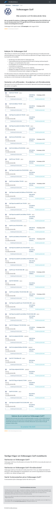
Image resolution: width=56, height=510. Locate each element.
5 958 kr (31, 129)
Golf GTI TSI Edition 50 (15, 358)
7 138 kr (31, 306)
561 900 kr (32, 393)
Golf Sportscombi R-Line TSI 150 (18, 203)
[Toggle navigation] (50, 2)
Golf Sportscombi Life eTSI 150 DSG (19, 170)
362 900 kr (32, 172)
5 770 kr (31, 96)
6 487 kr (31, 240)
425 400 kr (32, 294)
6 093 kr (31, 351)
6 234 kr (31, 196)
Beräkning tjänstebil (39, 99)
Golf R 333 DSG (13, 391)
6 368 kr (31, 218)
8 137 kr (31, 362)
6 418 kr (31, 373)
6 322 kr (31, 207)
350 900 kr (32, 139)
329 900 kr (32, 95)
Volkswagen (15, 5)
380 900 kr (32, 227)
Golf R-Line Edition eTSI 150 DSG (18, 236)
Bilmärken (8, 5)
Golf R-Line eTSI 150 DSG (16, 225)
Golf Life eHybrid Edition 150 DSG (18, 347)
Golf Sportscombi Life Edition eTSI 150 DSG (21, 192)
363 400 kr (32, 183)
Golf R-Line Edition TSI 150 (16, 181)
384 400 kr (32, 238)
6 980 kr (31, 273)
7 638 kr (31, 329)
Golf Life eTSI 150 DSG (15, 137)
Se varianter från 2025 (28, 427)
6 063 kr (31, 340)
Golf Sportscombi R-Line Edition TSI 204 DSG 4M (22, 314)
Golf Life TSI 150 (13, 92)
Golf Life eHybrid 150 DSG (16, 336)
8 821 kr (31, 395)
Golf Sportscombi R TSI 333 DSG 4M (19, 402)
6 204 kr (31, 174)
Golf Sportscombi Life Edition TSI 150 (19, 126)
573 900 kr (32, 404)
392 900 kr (32, 250)
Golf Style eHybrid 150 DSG (16, 369)
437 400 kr (32, 316)
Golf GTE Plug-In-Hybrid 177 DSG (18, 380)
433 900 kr (32, 305)
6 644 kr (31, 262)
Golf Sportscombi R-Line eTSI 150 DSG (19, 247)
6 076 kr (31, 152)
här (30, 77)
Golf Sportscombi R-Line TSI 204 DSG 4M (20, 303)
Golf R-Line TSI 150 (14, 159)
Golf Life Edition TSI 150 (15, 104)
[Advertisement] (28, 38)
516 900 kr (32, 371)
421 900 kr (32, 272)
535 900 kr (32, 382)
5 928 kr (31, 118)
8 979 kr (31, 406)
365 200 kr (32, 194)
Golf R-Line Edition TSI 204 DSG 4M (18, 292)
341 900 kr (32, 117)
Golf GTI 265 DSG (14, 281)
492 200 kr (32, 349)
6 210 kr (31, 185)
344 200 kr (32, 128)
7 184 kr (31, 318)
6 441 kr (31, 229)
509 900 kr (32, 360)
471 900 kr (32, 327)
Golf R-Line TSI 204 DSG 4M (16, 269)
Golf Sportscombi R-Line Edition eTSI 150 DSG (21, 258)
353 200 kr (32, 150)
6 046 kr (31, 141)
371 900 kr (32, 205)
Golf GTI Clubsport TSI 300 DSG (17, 325)
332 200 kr (32, 106)
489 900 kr (32, 338)
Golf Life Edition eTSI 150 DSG (17, 148)
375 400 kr (32, 216)
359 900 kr (32, 161)
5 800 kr (31, 107)
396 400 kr (32, 261)
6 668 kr (31, 384)
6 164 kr (31, 163)
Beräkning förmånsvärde (16, 99)
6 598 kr (31, 251)
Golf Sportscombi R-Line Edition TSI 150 (20, 214)
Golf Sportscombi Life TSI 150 (17, 115)
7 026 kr (31, 295)
